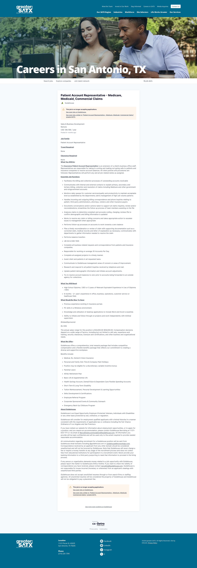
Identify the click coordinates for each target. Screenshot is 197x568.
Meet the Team (107, 6)
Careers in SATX (149, 6)
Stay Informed (136, 6)
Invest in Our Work (121, 6)
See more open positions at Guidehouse (98, 507)
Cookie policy (103, 529)
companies (63, 81)
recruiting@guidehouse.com (112, 466)
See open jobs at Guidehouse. (76, 112)
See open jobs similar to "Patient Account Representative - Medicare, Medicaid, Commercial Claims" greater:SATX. (100, 116)
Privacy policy (94, 529)
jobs (48, 81)
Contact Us (175, 6)
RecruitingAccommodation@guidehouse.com (97, 433)
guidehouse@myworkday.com (118, 444)
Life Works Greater (159, 12)
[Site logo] (24, 9)
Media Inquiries (162, 6)
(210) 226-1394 (63, 553)
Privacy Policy (152, 543)
